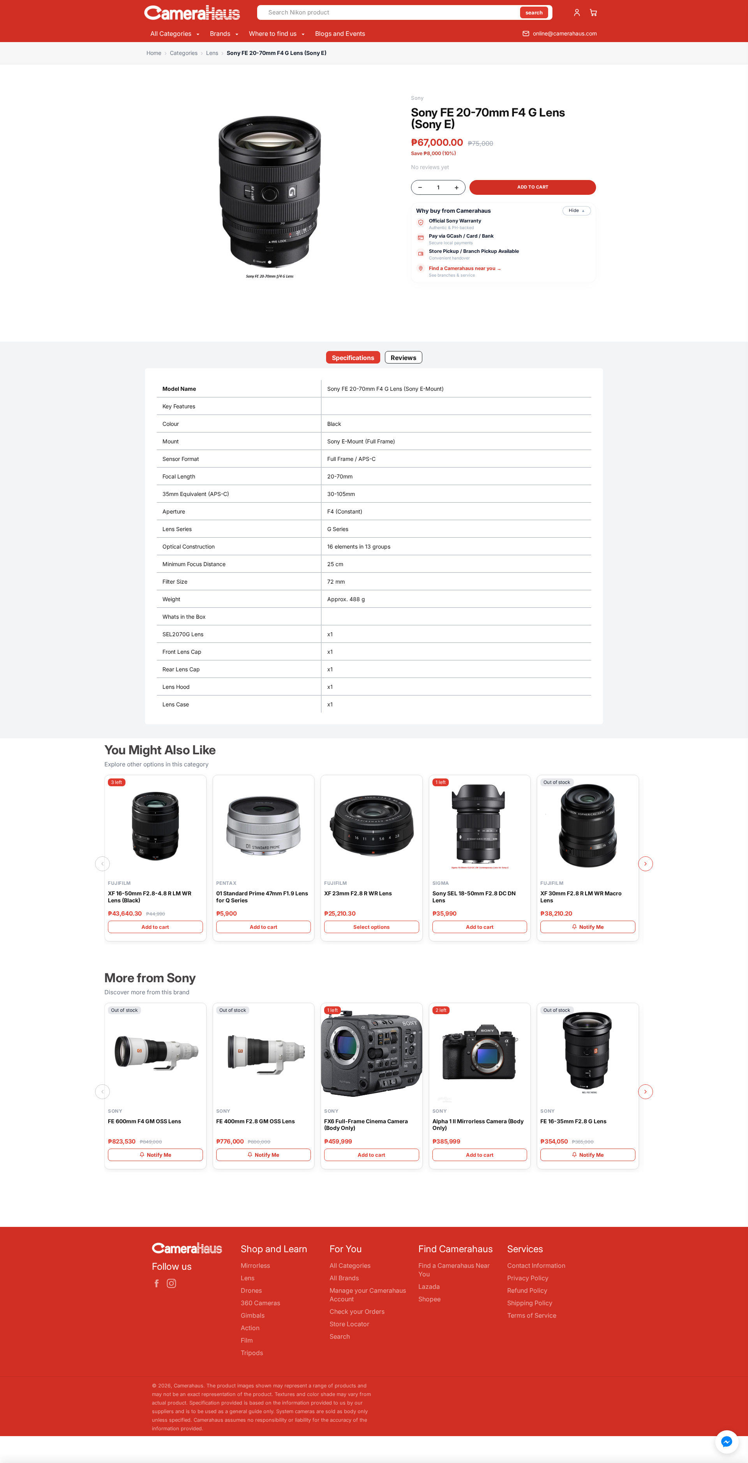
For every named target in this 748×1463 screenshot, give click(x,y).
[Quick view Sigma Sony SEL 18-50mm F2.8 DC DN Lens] (523, 785)
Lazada (429, 1286)
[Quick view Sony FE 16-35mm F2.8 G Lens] (632, 1013)
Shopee (429, 1299)
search (534, 12)
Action (250, 1328)
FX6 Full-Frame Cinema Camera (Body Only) (366, 1124)
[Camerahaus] (192, 12)
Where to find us (273, 33)
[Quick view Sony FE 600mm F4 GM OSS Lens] (199, 1013)
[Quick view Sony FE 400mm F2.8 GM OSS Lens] (307, 1013)
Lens (247, 1278)
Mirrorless (255, 1265)
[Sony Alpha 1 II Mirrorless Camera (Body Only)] (480, 1054)
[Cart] (593, 12)
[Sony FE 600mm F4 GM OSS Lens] (155, 1054)
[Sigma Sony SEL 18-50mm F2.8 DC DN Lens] (480, 826)
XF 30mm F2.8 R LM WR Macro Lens (581, 897)
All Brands (344, 1278)
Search (340, 1336)
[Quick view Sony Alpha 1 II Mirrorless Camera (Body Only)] (523, 1013)
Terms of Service (531, 1315)
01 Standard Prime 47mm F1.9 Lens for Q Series (262, 897)
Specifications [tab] (353, 358)
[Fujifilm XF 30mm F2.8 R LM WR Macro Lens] (588, 826)
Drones (251, 1290)
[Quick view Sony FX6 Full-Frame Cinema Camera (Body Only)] (415, 1013)
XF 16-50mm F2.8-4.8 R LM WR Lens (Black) (149, 897)
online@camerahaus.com (565, 33)
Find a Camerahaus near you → (465, 268)
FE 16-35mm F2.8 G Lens (573, 1121)
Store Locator (349, 1324)
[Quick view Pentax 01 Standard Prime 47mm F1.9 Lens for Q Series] (307, 785)
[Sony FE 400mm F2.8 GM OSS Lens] (263, 1054)
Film (247, 1340)
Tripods (252, 1353)
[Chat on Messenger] (727, 1442)
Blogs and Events (340, 33)
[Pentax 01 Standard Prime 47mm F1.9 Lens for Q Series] (263, 826)
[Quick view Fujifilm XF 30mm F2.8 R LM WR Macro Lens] (632, 785)
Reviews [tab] (403, 358)
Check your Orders (357, 1311)
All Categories (171, 33)
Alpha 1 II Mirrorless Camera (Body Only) (478, 1124)
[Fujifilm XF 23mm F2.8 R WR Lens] (371, 826)
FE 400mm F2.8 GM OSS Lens (255, 1121)
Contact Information (536, 1265)
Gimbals (253, 1315)
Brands (221, 33)
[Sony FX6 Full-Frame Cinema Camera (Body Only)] (371, 1054)
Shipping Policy (529, 1303)
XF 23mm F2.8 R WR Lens (358, 893)
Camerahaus (188, 1386)
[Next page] (645, 863)
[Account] (577, 12)
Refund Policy (527, 1290)
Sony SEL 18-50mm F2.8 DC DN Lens (474, 897)
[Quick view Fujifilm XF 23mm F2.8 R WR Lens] (415, 785)
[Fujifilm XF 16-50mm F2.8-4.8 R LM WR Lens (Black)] (155, 826)
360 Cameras (260, 1303)
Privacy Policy (528, 1278)
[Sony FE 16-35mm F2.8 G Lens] (588, 1054)
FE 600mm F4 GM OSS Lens (144, 1121)
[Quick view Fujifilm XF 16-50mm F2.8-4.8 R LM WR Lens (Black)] (199, 785)
